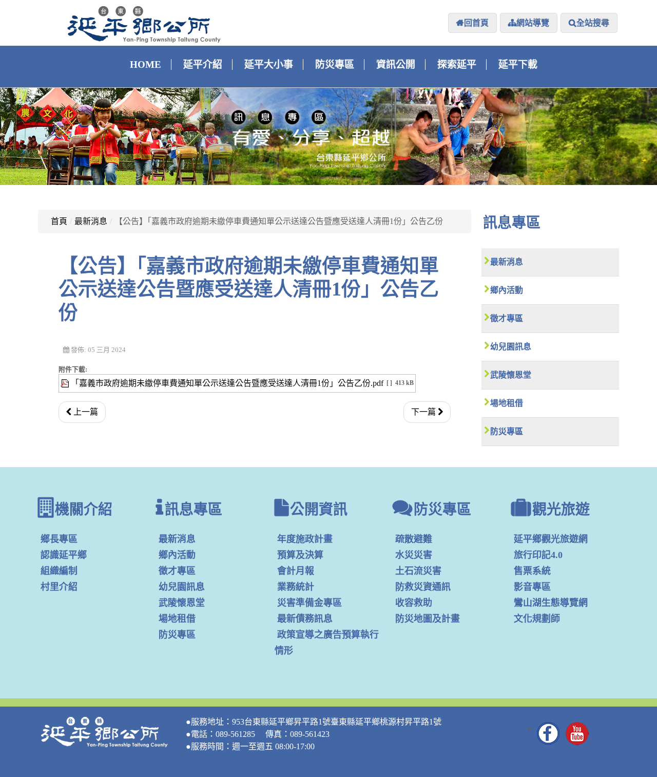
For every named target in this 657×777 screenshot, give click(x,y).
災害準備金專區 (309, 603)
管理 (606, 737)
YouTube (577, 733)
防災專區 (334, 64)
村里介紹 (59, 587)
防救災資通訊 (423, 587)
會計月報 (295, 571)
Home (145, 64)
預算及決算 (300, 555)
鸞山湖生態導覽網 (551, 603)
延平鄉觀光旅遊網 (551, 539)
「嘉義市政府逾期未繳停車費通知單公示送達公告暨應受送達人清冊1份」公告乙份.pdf (227, 383)
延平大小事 (268, 64)
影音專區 (532, 587)
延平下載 (517, 64)
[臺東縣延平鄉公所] (144, 24)
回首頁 (476, 22)
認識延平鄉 (64, 555)
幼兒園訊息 (510, 346)
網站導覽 (532, 22)
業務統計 (295, 587)
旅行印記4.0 (538, 555)
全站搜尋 (592, 22)
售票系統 (532, 571)
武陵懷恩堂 (510, 375)
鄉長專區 (59, 539)
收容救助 (413, 603)
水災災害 (413, 555)
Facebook (549, 733)
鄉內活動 (506, 290)
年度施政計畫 (305, 539)
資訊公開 (395, 64)
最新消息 (90, 221)
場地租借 (506, 403)
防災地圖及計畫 (427, 619)
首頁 (59, 221)
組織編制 (59, 571)
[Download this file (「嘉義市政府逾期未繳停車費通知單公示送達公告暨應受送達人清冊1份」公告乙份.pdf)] (66, 383)
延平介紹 (202, 64)
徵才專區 (506, 318)
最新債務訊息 (305, 619)
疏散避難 (413, 539)
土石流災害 (418, 571)
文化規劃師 (537, 619)
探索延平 (456, 64)
